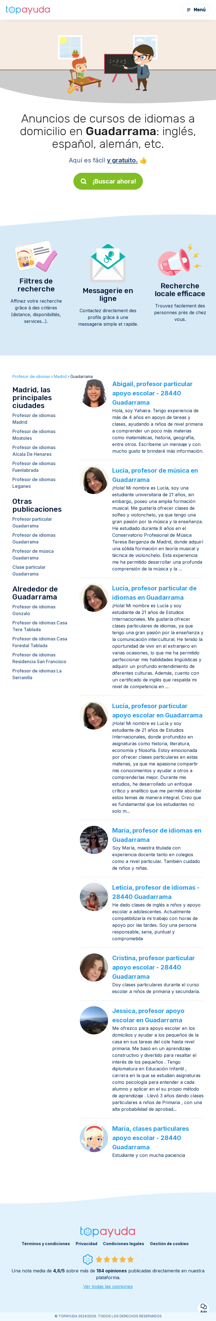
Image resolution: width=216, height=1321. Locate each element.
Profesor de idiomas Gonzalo (33, 610)
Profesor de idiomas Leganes (33, 483)
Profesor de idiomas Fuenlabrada (33, 467)
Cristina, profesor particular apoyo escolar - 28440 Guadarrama (153, 967)
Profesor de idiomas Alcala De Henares (33, 451)
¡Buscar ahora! (114, 181)
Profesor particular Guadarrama (32, 522)
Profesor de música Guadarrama (33, 554)
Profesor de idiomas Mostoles (33, 435)
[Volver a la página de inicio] (28, 9)
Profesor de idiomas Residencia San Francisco (39, 658)
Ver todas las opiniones (108, 1286)
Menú (200, 9)
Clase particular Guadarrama (29, 570)
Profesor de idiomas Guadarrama (33, 538)
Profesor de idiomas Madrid (33, 419)
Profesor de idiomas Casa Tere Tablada (39, 626)
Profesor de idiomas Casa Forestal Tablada (39, 642)
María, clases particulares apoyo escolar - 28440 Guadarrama (150, 1138)
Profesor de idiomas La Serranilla (37, 674)
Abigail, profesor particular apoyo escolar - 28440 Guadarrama (152, 393)
